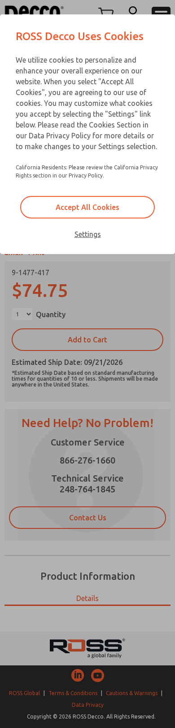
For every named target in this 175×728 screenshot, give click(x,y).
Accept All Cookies (87, 207)
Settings (87, 234)
